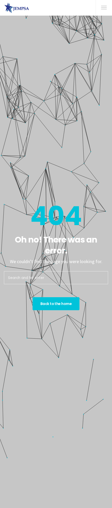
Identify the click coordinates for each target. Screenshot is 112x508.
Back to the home (56, 303)
